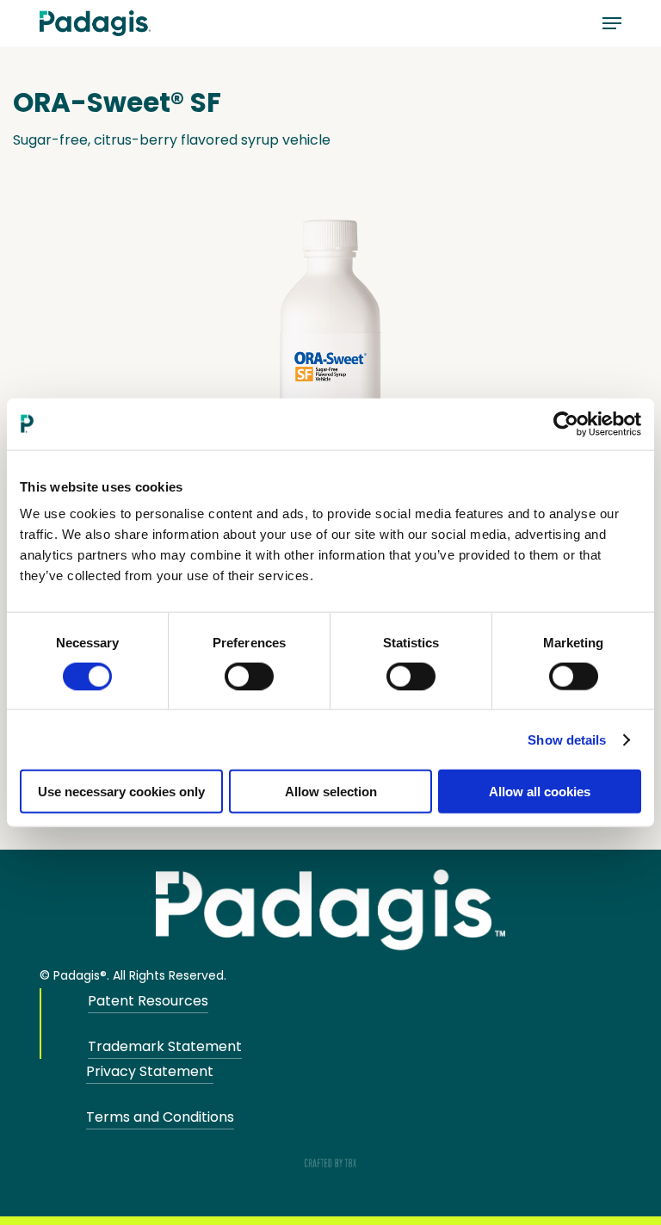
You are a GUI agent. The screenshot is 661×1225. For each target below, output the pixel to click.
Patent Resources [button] (148, 1001)
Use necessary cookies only (121, 791)
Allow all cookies (539, 791)
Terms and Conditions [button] (160, 1117)
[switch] (249, 676)
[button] (611, 23)
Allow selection (331, 791)
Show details (567, 739)
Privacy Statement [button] (149, 1071)
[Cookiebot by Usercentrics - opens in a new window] (566, 423)
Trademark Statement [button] (165, 1046)
